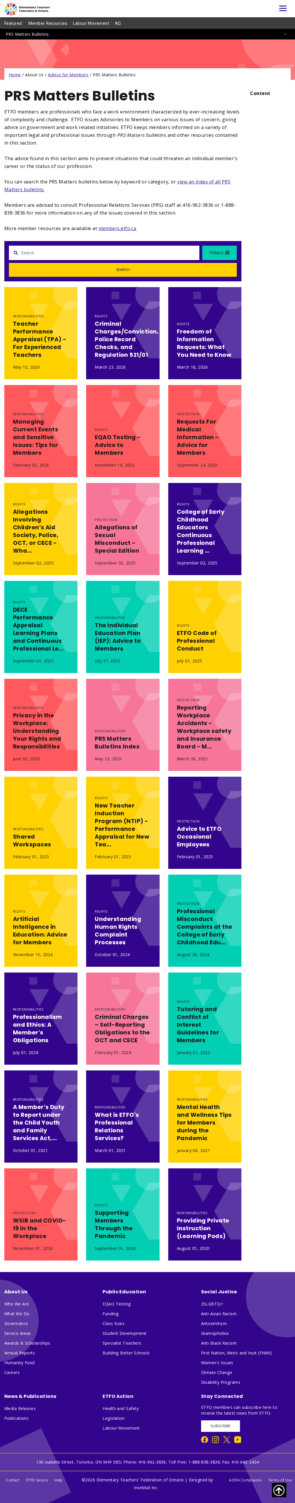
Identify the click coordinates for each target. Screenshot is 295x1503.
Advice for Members (68, 74)
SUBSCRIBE (220, 1426)
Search (123, 270)
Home (15, 74)
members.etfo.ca (117, 228)
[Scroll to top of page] (279, 1490)
